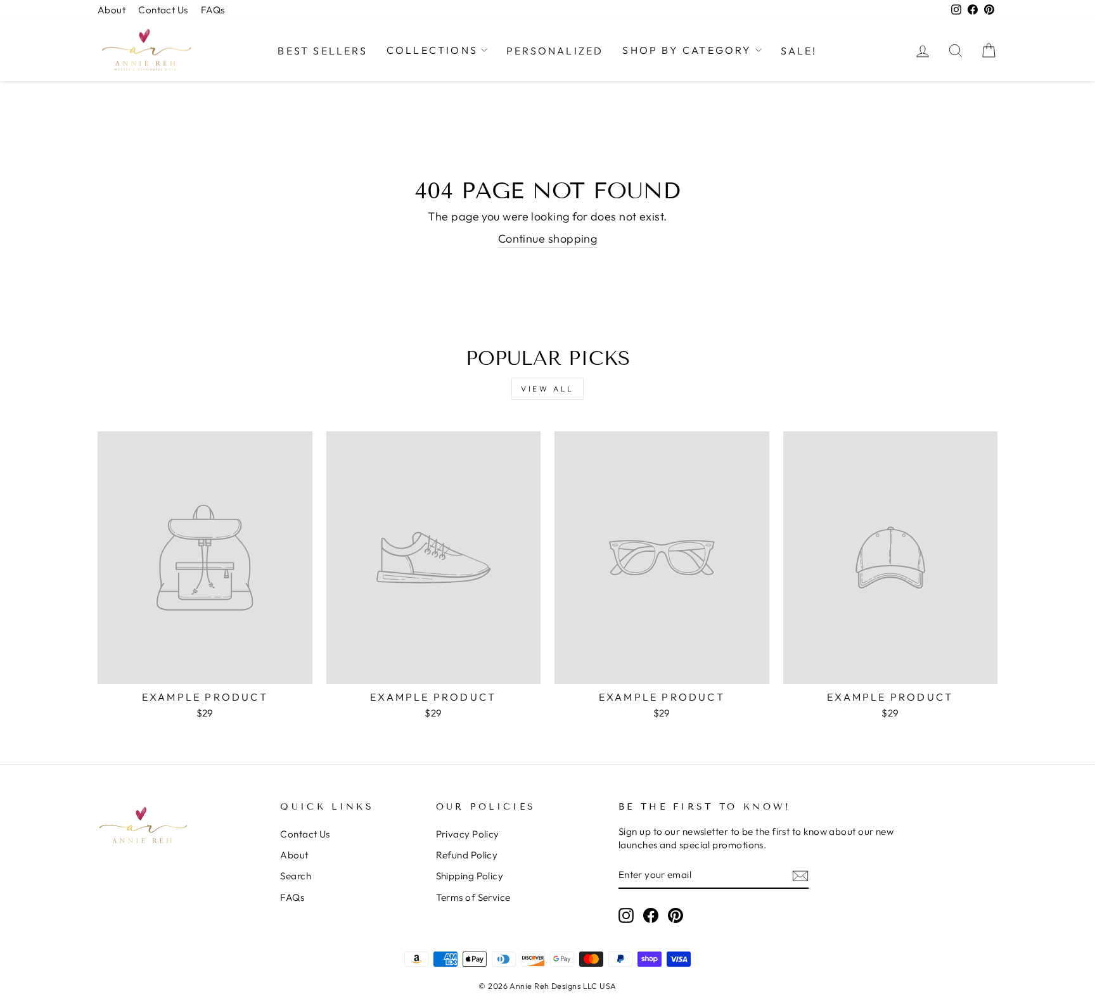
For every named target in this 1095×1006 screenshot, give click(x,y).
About (111, 10)
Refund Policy (467, 855)
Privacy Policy (467, 834)
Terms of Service (473, 897)
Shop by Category (687, 50)
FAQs (213, 10)
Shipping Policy (470, 876)
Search (295, 876)
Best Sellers (322, 50)
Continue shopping (548, 238)
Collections (432, 50)
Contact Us (163, 10)
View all (547, 388)
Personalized (554, 50)
